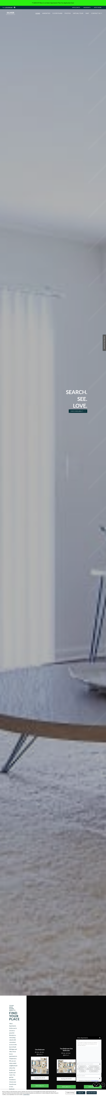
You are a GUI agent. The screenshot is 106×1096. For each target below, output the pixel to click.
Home (37, 13)
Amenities (46, 13)
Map (87, 13)
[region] (53, 1093)
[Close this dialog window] (99, 1038)
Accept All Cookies (91, 1092)
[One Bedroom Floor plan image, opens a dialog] (40, 1065)
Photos (68, 13)
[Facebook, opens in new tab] (14, 7)
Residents (88, 7)
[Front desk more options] (103, 1085)
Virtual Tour (78, 13)
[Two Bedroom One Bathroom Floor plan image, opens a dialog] (66, 1066)
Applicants (76, 7)
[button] (53, 3)
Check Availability (77, 411)
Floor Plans (57, 13)
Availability (42, 1085)
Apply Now (97, 7)
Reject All (81, 1092)
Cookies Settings (70, 1092)
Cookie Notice (26, 1094)
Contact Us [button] (96, 13)
